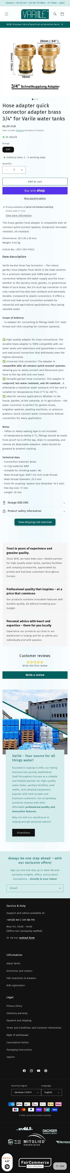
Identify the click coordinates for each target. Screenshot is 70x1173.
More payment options (35, 198)
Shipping (20, 131)
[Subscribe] (59, 888)
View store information (19, 215)
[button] (6, 14)
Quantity (6, 163)
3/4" (8, 149)
